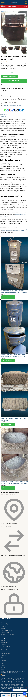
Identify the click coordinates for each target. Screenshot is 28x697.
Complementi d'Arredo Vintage (20, 229)
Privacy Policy (4, 649)
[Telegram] (7, 110)
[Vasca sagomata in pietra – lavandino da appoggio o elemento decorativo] (14, 454)
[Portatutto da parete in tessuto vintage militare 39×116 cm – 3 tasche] (14, 263)
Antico (3, 230)
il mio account (6, 8)
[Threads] (15, 110)
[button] (26, 3)
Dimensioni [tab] (4, 116)
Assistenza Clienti (5, 642)
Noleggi (3, 628)
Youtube (3, 667)
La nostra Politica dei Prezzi (7, 634)
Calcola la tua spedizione (9, 76)
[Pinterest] (10, 110)
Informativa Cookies (5, 651)
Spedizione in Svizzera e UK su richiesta (12, 105)
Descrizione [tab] (4, 114)
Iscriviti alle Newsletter (6, 636)
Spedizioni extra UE (5, 621)
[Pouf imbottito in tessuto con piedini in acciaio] (14, 390)
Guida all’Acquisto (5, 632)
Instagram (3, 663)
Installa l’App (4, 655)
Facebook (3, 660)
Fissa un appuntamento (6, 630)
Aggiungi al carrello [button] (8, 297)
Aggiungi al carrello (14, 81)
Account (3, 640)
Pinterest (3, 665)
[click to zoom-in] (14, 28)
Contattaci (3, 644)
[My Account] (2, 6)
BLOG (2, 669)
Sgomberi (3, 626)
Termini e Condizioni (6, 646)
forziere (8, 230)
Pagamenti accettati (5, 653)
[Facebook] (12, 110)
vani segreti (21, 230)
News (3, 676)
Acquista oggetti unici (6, 623)
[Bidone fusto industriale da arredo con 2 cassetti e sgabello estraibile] (14, 327)
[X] (18, 110)
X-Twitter (3, 662)
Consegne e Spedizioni (6, 624)
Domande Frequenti (5, 648)
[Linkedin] (23, 110)
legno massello (14, 230)
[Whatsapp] (5, 110)
